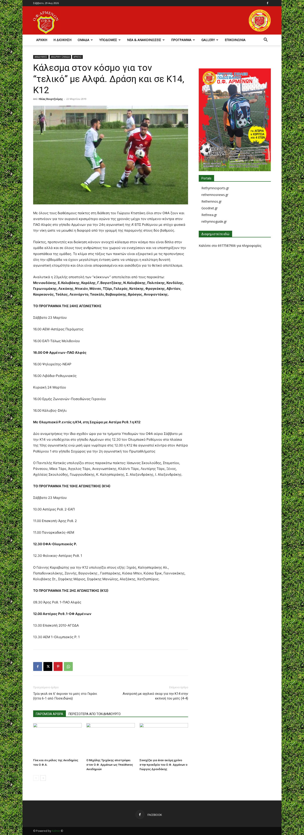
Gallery (208, 40)
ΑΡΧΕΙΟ (77, 56)
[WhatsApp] (68, 666)
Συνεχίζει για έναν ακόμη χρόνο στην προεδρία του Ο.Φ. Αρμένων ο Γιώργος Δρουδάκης (163, 765)
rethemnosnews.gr (214, 195)
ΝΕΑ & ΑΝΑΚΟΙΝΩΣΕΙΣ (144, 40)
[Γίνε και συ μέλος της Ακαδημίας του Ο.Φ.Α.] (57, 740)
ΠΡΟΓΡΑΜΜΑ (181, 40)
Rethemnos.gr (211, 201)
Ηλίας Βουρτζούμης (51, 99)
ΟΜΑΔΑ (83, 40)
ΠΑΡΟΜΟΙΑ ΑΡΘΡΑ (49, 714)
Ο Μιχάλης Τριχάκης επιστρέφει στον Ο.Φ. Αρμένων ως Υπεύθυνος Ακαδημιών (109, 765)
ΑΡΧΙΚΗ (41, 40)
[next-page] (43, 778)
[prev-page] (36, 778)
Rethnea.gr (209, 215)
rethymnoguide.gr (214, 221)
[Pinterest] (58, 666)
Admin (56, 831)
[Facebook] (267, 3)
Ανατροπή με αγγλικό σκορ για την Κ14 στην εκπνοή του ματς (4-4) (155, 696)
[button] (265, 40)
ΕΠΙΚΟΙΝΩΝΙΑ (235, 40)
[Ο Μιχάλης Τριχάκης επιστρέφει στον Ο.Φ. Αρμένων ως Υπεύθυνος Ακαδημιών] (110, 740)
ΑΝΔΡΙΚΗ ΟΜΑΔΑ (60, 56)
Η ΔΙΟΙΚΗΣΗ (62, 40)
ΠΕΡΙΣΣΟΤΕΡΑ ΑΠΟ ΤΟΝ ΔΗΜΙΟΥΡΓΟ (95, 714)
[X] (47, 666)
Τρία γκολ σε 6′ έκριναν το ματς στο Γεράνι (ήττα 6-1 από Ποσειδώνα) (65, 696)
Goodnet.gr (209, 208)
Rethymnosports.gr (215, 188)
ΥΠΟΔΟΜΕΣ (108, 40)
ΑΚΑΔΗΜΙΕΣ (40, 56)
